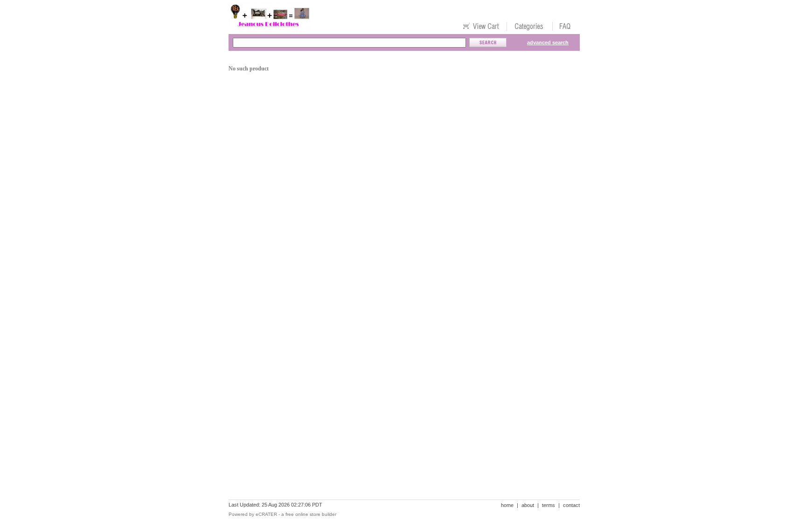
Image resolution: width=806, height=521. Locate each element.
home (507, 505)
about (527, 505)
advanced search (548, 42)
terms (548, 505)
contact (571, 505)
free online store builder (310, 514)
